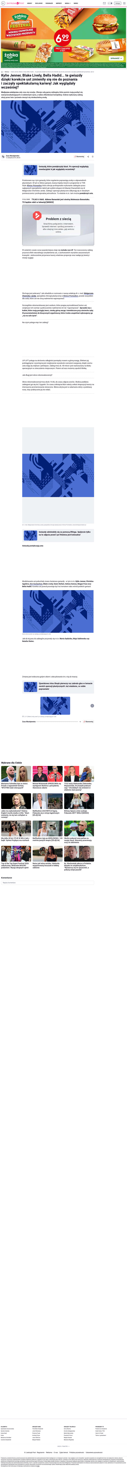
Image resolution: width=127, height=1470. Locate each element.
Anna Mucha (67, 1429)
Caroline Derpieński (6, 1439)
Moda (67, 3)
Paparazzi (49, 3)
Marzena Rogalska (69, 1439)
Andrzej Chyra (36, 1435)
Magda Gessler (68, 1437)
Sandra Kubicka (5, 1431)
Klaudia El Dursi (68, 1435)
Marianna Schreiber (6, 1437)
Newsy (29, 3)
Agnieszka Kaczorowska (7, 1429)
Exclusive (38, 3)
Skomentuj (80, 157)
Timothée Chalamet (37, 1429)
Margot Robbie (36, 1439)
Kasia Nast (4, 1433)
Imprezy (59, 3)
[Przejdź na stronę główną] (3, 5)
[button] (110, 3)
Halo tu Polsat (99, 1433)
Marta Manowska (68, 1433)
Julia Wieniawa (36, 1431)
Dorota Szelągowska (69, 1431)
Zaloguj (117, 3)
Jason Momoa (36, 1437)
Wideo (76, 3)
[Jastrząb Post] (17, 3)
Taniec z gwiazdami (100, 1435)
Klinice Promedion (70, 296)
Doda (2, 1435)
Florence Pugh (36, 1433)
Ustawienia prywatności (93, 1452)
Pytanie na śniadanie (101, 1429)
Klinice (34, 185)
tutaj (38, 1466)
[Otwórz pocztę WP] (104, 3)
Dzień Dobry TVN (100, 1431)
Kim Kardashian (36, 584)
